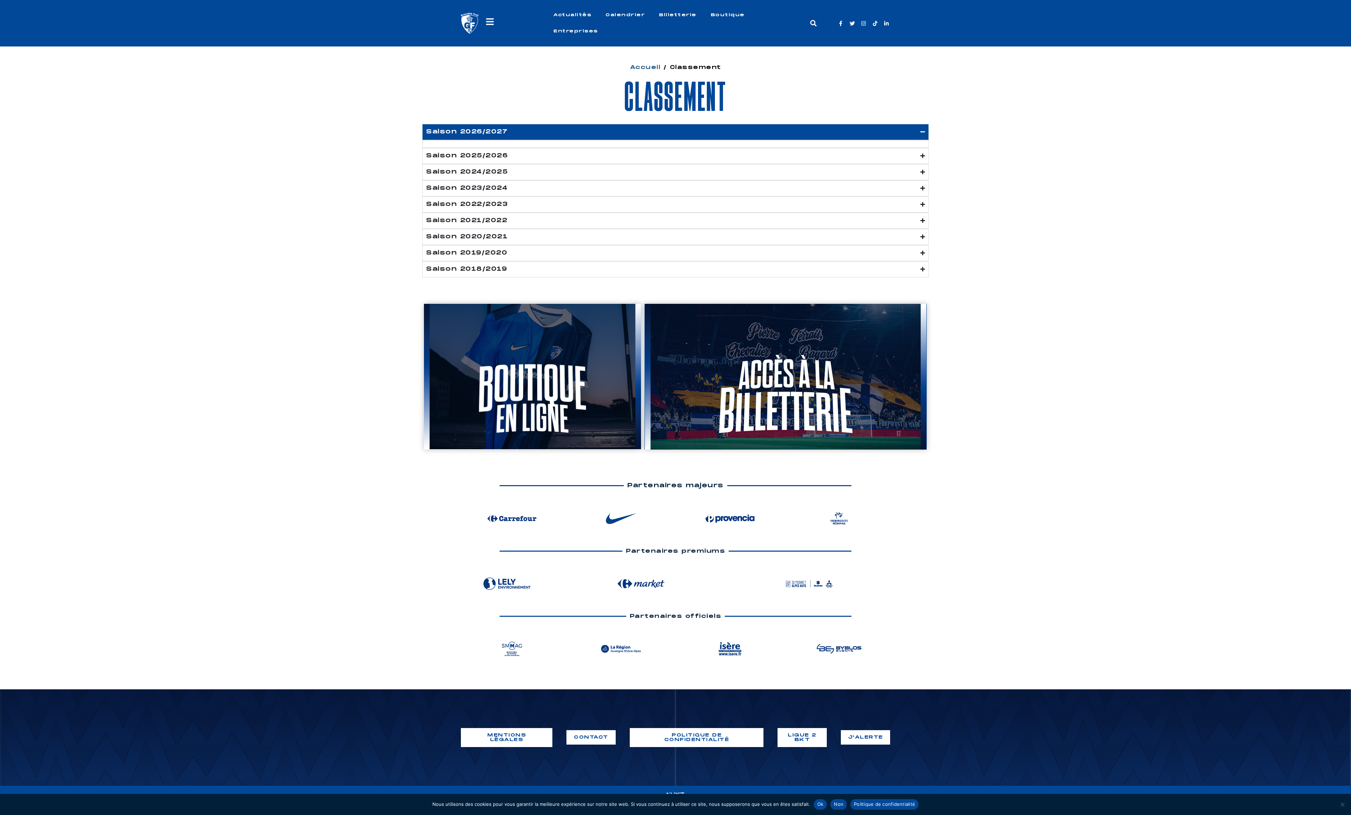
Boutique (728, 15)
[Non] (1342, 804)
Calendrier (625, 15)
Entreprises (575, 31)
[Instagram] (863, 23)
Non (838, 804)
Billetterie (678, 15)
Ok (820, 804)
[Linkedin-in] (886, 23)
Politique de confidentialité (884, 804)
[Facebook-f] (840, 23)
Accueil (645, 67)
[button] (813, 23)
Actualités (572, 15)
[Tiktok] (875, 23)
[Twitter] (852, 23)
